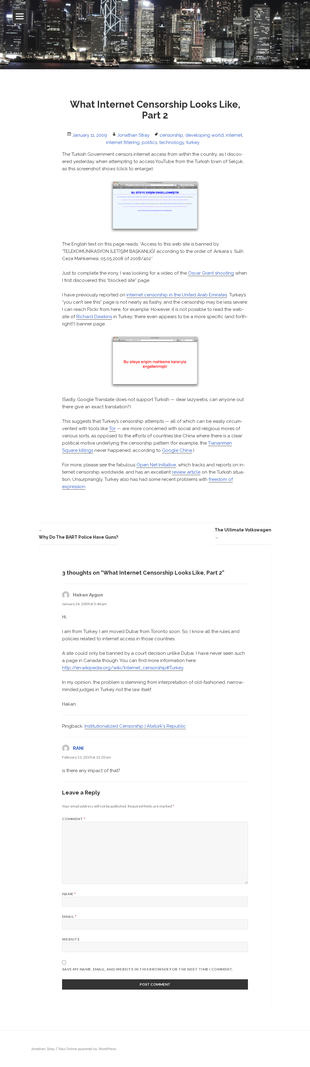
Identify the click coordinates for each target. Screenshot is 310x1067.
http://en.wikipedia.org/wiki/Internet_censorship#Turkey (122, 668)
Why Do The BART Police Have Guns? (78, 534)
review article (186, 472)
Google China (177, 450)
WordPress (107, 1049)
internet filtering (123, 142)
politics (149, 142)
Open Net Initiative (156, 465)
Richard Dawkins (94, 316)
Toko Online (67, 1049)
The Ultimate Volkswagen (243, 533)
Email (69, 916)
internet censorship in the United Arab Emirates (177, 295)
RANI (78, 748)
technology (171, 142)
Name (69, 894)
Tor (112, 428)
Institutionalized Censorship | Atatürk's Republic (135, 726)
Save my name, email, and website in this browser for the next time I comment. (147, 969)
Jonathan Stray (133, 135)
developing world (204, 135)
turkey (193, 142)
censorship (171, 135)
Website (71, 939)
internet (234, 135)
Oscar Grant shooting (211, 273)
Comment (73, 819)
